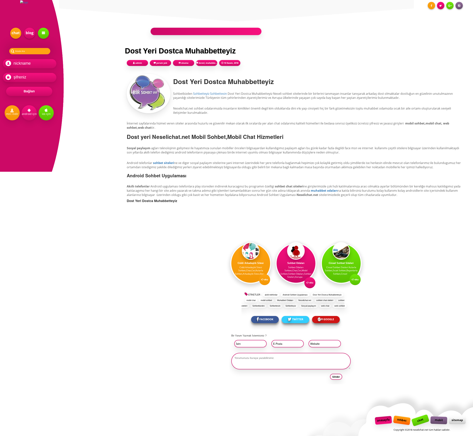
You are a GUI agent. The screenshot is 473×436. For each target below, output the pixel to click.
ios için (46, 114)
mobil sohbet (266, 300)
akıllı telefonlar (271, 295)
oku (266, 279)
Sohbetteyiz (290, 306)
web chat (325, 306)
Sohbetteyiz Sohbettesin (210, 94)
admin (138, 62)
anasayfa (383, 420)
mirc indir (12, 114)
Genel (202, 62)
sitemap (457, 420)
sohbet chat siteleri (324, 300)
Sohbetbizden (258, 306)
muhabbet (211, 62)
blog (29, 32)
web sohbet (339, 306)
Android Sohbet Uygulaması (295, 295)
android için (29, 114)
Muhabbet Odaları (285, 300)
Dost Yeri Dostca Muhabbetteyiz (327, 295)
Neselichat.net (304, 300)
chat (16, 32)
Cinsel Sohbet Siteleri (341, 263)
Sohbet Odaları (295, 263)
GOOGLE (328, 319)
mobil (439, 420)
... (265, 273)
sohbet (402, 419)
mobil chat (251, 300)
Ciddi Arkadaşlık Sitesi (251, 263)
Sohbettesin (275, 306)
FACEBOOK (266, 319)
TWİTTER (297, 319)
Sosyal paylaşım (308, 306)
